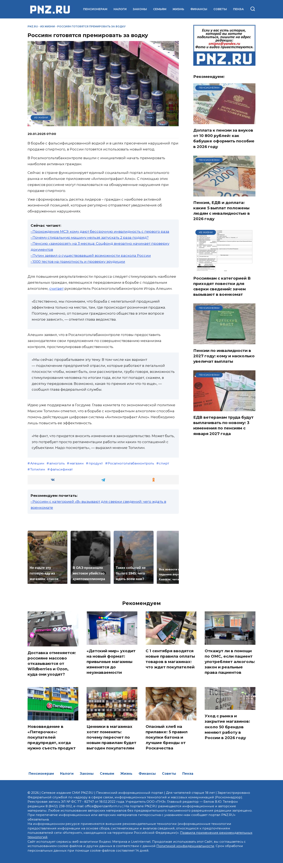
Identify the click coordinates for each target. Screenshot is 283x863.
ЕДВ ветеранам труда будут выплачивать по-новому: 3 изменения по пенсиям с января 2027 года (223, 425)
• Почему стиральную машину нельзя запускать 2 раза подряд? (90, 237)
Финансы (198, 9)
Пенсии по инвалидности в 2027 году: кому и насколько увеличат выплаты (224, 356)
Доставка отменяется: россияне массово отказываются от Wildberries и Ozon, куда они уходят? (52, 663)
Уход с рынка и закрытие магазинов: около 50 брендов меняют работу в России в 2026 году (227, 727)
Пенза (238, 9)
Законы (140, 9)
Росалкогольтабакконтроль (131, 463)
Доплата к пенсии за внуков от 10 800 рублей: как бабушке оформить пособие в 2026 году (223, 138)
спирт (164, 463)
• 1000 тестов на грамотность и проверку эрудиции (78, 261)
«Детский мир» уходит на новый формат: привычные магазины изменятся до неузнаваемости (111, 661)
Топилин (37, 469)
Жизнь (178, 9)
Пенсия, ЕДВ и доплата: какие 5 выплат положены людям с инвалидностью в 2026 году (221, 210)
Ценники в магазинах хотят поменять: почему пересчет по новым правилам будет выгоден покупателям (111, 737)
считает (56, 288)
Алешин (37, 463)
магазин (77, 463)
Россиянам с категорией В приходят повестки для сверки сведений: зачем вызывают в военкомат (222, 286)
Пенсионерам (95, 9)
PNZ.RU (33, 26)
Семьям (159, 9)
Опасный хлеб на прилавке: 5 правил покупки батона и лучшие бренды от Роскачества (166, 737)
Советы (220, 9)
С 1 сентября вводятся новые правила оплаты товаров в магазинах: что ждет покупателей (170, 659)
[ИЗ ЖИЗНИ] (224, 269)
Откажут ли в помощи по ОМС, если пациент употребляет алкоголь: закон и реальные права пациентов (230, 661)
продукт (96, 463)
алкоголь (57, 463)
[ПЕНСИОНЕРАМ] (224, 121)
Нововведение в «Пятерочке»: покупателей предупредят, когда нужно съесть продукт (52, 737)
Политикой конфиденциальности (185, 846)
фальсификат (61, 469)
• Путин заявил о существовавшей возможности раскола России (91, 255)
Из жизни (47, 26)
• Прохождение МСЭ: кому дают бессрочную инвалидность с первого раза (100, 231)
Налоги (120, 9)
